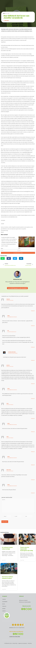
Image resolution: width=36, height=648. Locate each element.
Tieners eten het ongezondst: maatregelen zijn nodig (26, 549)
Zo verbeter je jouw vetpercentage (7, 548)
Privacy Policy (15, 643)
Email (19, 248)
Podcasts (4, 606)
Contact (4, 610)
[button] (2, 258)
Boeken (3, 608)
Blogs (3, 603)
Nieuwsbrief (4, 601)
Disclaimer (30, 643)
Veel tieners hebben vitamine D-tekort (7, 577)
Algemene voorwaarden (22, 643)
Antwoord (33, 310)
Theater (4, 599)
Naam (2, 248)
